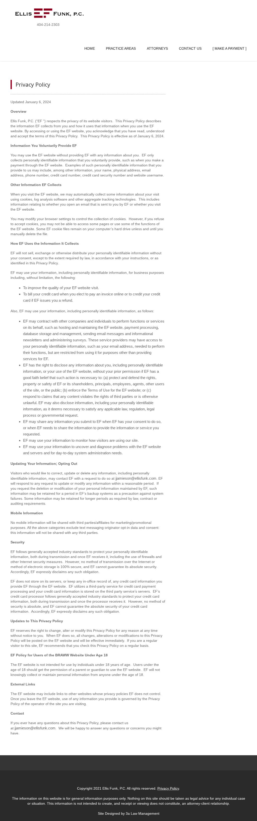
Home (89, 48)
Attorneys (157, 48)
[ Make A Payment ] (229, 48)
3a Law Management (142, 813)
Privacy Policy (33, 84)
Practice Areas (121, 48)
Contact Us (190, 48)
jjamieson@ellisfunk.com (135, 478)
